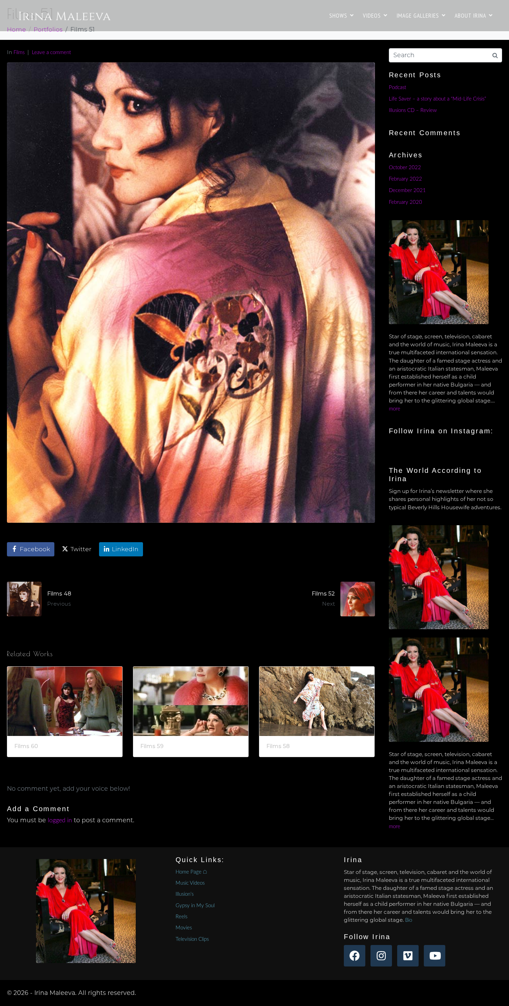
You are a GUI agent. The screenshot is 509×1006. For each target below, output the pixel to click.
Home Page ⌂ (191, 872)
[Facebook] (354, 955)
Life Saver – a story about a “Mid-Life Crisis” (437, 99)
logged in (60, 820)
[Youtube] (434, 955)
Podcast (397, 87)
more (394, 408)
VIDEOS (372, 15)
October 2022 (405, 167)
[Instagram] (381, 955)
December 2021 (407, 190)
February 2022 (405, 179)
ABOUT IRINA (470, 15)
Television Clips (192, 939)
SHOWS (338, 15)
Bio (408, 920)
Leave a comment (51, 52)
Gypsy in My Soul (195, 905)
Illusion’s (185, 894)
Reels (181, 916)
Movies (184, 927)
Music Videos (190, 883)
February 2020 (405, 202)
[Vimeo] (408, 955)
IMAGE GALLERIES (417, 15)
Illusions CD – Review (413, 110)
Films (19, 52)
